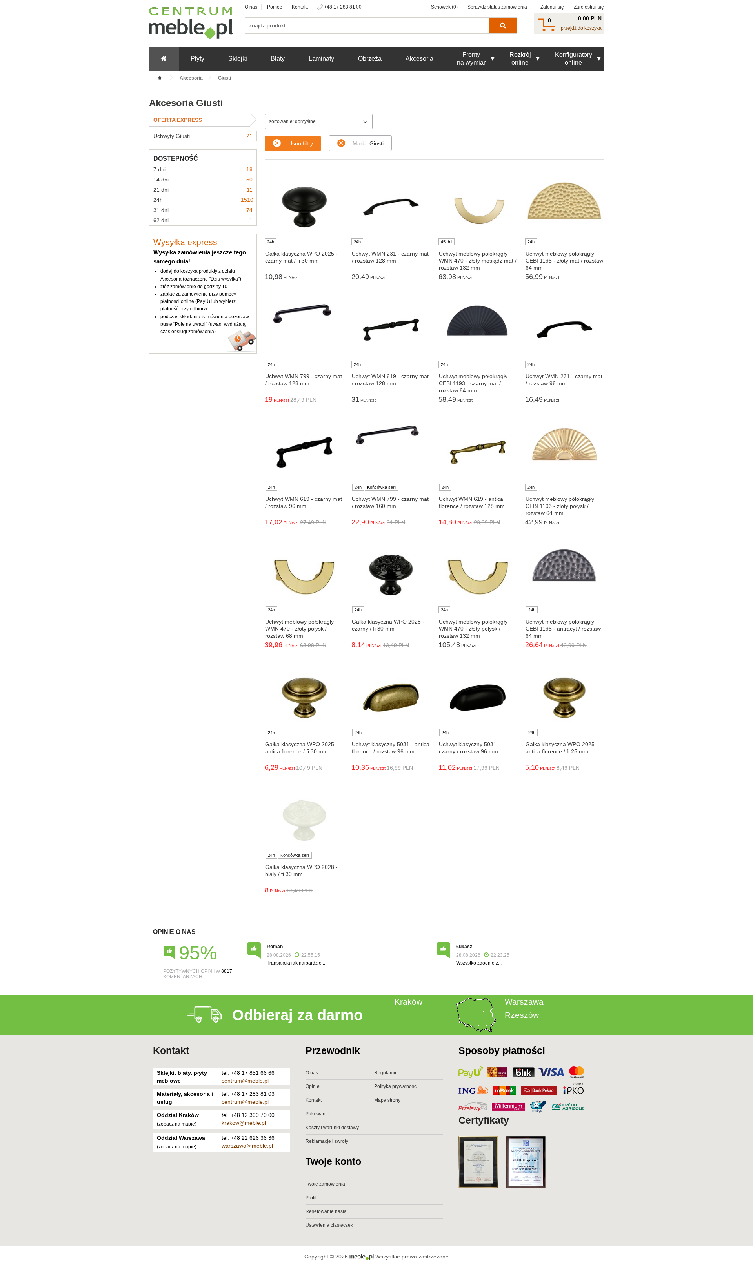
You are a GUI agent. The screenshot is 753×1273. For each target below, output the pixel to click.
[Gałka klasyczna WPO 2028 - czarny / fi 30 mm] (390, 575)
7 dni (203, 169)
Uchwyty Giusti (203, 136)
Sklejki (237, 58)
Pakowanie (317, 1114)
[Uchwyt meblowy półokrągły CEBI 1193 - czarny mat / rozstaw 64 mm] (477, 322)
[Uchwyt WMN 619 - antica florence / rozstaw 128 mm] (477, 452)
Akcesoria (419, 58)
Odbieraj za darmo (297, 1015)
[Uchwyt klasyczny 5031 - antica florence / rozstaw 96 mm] (390, 697)
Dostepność (175, 158)
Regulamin (386, 1072)
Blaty (278, 58)
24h (203, 200)
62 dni (203, 220)
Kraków (408, 1001)
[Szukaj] (503, 25)
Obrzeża (370, 58)
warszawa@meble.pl (247, 1145)
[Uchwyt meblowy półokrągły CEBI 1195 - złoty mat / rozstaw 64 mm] (564, 201)
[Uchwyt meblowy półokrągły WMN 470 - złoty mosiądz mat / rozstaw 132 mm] (477, 206)
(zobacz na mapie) (176, 1124)
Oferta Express (177, 120)
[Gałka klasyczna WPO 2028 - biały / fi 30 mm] (304, 820)
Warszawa (524, 1001)
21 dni (203, 190)
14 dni (203, 179)
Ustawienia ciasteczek (329, 1225)
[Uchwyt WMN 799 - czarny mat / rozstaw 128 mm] (304, 315)
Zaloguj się (552, 7)
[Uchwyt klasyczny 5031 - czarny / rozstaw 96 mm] (477, 697)
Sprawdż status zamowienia (497, 7)
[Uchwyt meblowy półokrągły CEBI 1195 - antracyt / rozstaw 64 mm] (564, 567)
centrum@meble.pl (245, 1080)
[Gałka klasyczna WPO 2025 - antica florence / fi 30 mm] (304, 697)
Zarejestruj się (589, 7)
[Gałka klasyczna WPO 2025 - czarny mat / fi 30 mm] (304, 207)
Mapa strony (387, 1100)
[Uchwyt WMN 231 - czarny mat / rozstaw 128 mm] (390, 207)
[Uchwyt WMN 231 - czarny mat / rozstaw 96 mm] (564, 329)
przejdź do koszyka (581, 28)
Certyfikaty (483, 1120)
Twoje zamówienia (325, 1184)
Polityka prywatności (396, 1086)
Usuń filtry (300, 143)
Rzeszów (522, 1014)
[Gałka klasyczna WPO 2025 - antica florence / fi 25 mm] (564, 697)
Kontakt (300, 7)
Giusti (368, 143)
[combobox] (319, 121)
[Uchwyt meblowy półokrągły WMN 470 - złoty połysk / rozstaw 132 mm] (477, 575)
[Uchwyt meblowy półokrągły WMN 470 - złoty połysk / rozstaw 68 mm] (304, 575)
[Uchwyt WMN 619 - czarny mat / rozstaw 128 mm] (390, 329)
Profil (311, 1197)
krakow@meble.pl (244, 1123)
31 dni (203, 210)
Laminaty (321, 58)
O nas (251, 7)
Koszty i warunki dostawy (332, 1127)
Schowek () (444, 7)
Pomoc (274, 7)
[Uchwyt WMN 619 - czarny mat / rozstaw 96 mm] (304, 452)
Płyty (197, 58)
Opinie (313, 1086)
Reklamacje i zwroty (327, 1141)
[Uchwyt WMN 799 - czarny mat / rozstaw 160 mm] (390, 436)
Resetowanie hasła (326, 1211)
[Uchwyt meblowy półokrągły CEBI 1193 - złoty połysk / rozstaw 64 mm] (564, 445)
